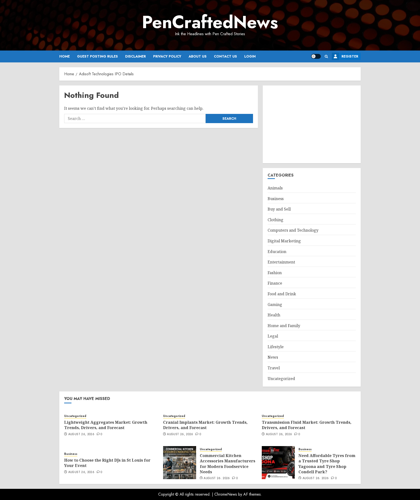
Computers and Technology (293, 230)
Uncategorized (281, 378)
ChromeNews (225, 494)
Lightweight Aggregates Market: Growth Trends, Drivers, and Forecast (105, 425)
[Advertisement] (312, 124)
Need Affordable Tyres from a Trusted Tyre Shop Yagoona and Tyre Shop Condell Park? (326, 464)
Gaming (275, 304)
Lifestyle (276, 346)
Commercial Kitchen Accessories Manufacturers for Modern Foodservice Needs (227, 464)
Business (276, 198)
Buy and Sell (279, 209)
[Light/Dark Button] (316, 56)
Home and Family (284, 325)
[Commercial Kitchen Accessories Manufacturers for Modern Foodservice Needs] (179, 462)
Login (250, 56)
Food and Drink (282, 294)
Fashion (275, 272)
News (273, 357)
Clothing (275, 219)
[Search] (326, 56)
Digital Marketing (284, 241)
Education (277, 251)
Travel (274, 368)
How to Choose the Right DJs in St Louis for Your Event (107, 463)
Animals (275, 188)
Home (64, 56)
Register (349, 56)
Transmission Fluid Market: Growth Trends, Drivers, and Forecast (306, 425)
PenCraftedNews (210, 22)
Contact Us (225, 56)
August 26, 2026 (81, 434)
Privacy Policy (167, 56)
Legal (273, 336)
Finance (275, 283)
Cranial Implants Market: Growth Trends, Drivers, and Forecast (205, 425)
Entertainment (281, 262)
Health (274, 315)
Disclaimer (135, 56)
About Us (198, 56)
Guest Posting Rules (97, 56)
